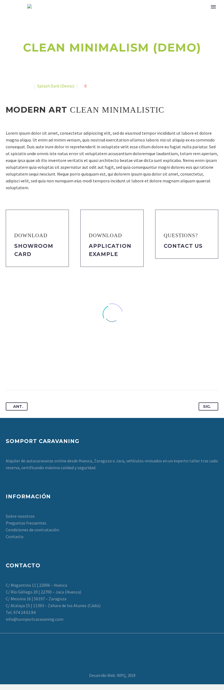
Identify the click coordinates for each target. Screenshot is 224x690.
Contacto (14, 536)
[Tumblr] (40, 372)
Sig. (207, 406)
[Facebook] (10, 372)
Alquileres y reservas (178, 14)
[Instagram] (115, 642)
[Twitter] (20, 372)
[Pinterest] (30, 372)
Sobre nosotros (20, 516)
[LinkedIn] (51, 372)
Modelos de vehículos (116, 14)
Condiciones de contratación (32, 529)
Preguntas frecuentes (26, 523)
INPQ (121, 675)
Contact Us (183, 246)
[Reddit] (61, 372)
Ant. (18, 406)
